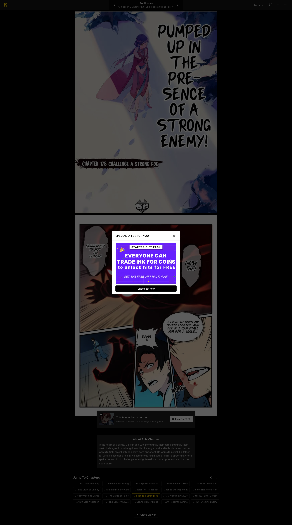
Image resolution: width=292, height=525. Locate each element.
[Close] (174, 235)
